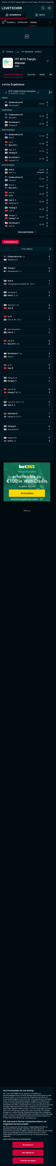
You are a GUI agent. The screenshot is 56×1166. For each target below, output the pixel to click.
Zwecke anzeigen (28, 1160)
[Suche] (43, 8)
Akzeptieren (28, 1145)
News (42, 75)
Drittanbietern (30, 1118)
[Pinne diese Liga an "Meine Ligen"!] (38, 92)
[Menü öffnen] (49, 8)
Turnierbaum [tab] (10, 242)
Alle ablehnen (28, 1153)
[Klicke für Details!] (27, 104)
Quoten (31, 75)
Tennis (9, 52)
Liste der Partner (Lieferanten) (17, 1139)
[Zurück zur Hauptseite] (15, 8)
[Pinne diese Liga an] (47, 61)
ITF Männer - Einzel (31, 52)
